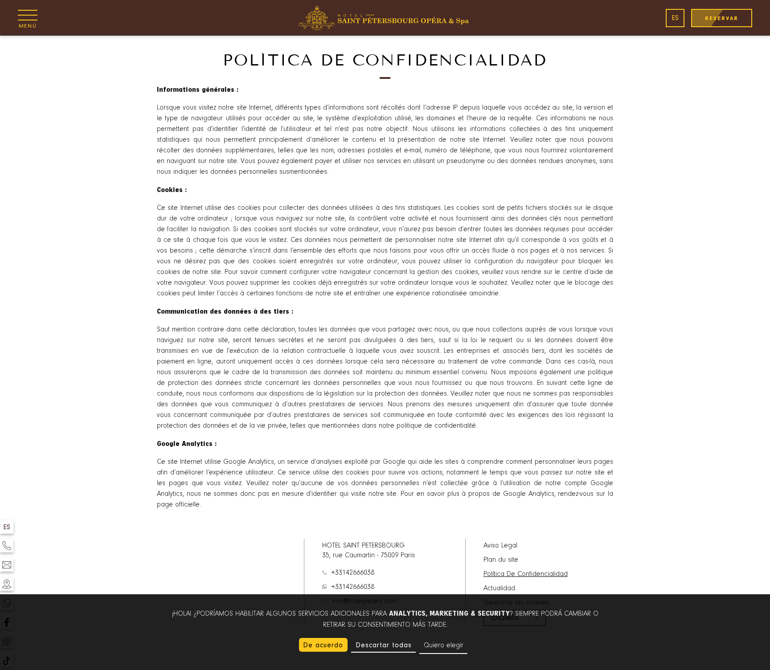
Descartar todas (384, 645)
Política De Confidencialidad (525, 574)
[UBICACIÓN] (6, 584)
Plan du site (500, 560)
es (675, 18)
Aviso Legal (500, 545)
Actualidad (499, 588)
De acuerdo (323, 645)
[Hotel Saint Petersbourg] (385, 18)
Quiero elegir (443, 645)
